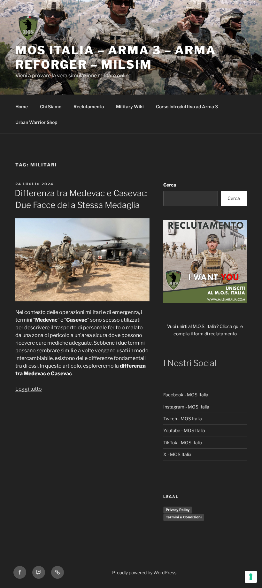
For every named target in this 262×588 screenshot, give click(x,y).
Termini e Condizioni (184, 517)
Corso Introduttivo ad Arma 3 (187, 106)
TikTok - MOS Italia (182, 442)
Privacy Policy (177, 510)
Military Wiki (130, 106)
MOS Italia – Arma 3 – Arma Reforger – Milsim (115, 57)
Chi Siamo (50, 106)
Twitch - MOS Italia (182, 418)
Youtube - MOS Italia (184, 430)
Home (21, 106)
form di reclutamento (215, 333)
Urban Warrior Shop (36, 122)
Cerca (169, 184)
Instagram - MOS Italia (186, 406)
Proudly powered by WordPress (144, 572)
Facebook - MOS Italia (185, 394)
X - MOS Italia (177, 454)
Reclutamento (88, 106)
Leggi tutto (28, 389)
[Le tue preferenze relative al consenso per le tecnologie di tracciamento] (251, 577)
